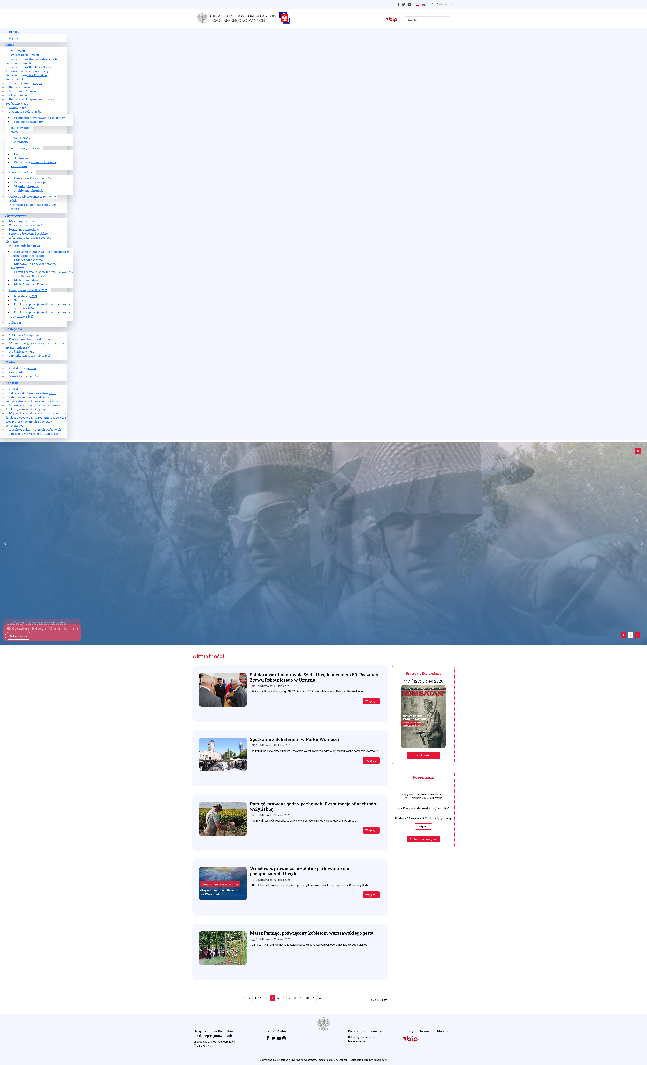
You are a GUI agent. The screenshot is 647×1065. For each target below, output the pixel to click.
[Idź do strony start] (243, 998)
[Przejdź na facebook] (267, 1038)
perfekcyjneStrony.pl (374, 1059)
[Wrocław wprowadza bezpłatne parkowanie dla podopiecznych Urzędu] (223, 880)
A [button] (429, 4)
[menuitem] (13, 32)
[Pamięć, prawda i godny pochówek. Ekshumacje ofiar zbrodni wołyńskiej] (223, 815)
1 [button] (623, 635)
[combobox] (427, 19)
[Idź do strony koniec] (319, 998)
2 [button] (630, 635)
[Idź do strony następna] (314, 998)
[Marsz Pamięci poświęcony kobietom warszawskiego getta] (223, 945)
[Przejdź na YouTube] (279, 1038)
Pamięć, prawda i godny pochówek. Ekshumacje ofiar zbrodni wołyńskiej (314, 806)
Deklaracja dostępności (361, 1037)
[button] (446, 4)
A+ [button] (433, 4)
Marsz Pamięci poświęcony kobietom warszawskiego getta (311, 933)
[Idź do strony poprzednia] (250, 998)
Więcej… (371, 701)
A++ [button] (440, 4)
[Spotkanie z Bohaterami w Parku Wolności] (223, 751)
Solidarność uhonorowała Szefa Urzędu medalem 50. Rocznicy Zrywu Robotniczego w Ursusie (314, 677)
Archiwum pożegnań (423, 839)
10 (307, 998)
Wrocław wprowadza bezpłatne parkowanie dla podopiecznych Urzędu (299, 871)
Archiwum (423, 755)
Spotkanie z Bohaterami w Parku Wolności (294, 739)
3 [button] (637, 635)
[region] (323, 1039)
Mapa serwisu (356, 1041)
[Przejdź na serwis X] (273, 1038)
